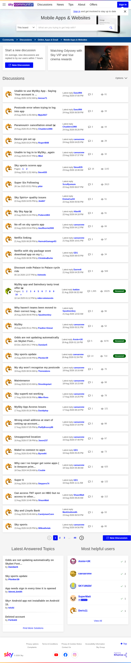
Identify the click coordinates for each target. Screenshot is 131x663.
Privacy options (32, 644)
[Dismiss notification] (125, 11)
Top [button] (125, 643)
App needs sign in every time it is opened (30, 588)
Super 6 (19, 479)
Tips (70, 4)
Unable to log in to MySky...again (34, 152)
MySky (18, 324)
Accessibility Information (95, 644)
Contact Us (66, 647)
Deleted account (15, 616)
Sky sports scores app (28, 165)
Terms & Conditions (50, 644)
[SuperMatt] (81, 601)
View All (98, 621)
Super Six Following (26, 182)
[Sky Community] (21, 5)
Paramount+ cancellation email (33, 125)
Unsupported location (27, 436)
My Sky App (21, 211)
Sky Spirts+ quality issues (30, 197)
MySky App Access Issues (30, 406)
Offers (93, 4)
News (60, 4)
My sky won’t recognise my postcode (37, 367)
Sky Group (100, 647)
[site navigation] (4, 4)
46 (75, 537)
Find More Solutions (33, 628)
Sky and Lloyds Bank (27, 510)
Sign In (123, 4)
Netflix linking (22, 237)
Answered (119, 291)
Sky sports (20, 524)
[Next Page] (81, 537)
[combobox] (71, 27)
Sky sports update (25, 354)
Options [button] (119, 78)
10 (16, 294)
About (81, 4)
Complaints (32, 647)
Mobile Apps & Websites (65, 17)
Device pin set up (24, 139)
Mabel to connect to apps (29, 449)
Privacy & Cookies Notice (72, 644)
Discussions (44, 4)
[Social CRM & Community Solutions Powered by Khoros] (120, 654)
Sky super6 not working (28, 393)
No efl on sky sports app (29, 224)
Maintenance (22, 380)
